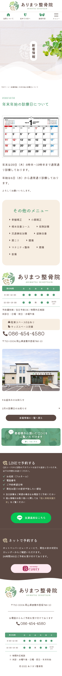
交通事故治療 (19, 233)
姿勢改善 (41, 233)
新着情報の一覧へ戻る (31, 418)
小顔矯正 (36, 219)
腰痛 (31, 240)
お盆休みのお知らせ (14, 400)
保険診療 (44, 226)
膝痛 (41, 247)
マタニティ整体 (21, 247)
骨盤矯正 (17, 219)
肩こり (15, 240)
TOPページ (5, 87)
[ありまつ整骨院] (31, 9)
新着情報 (14, 87)
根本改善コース (21, 226)
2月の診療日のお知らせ (14, 408)
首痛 (14, 254)
